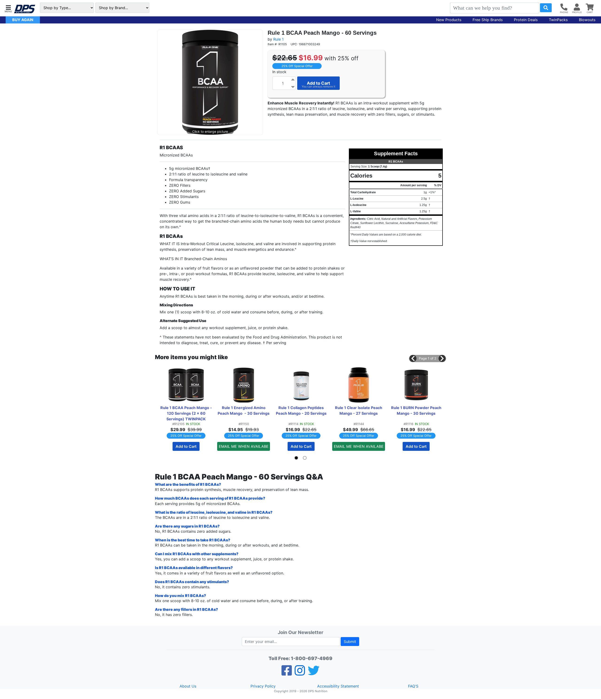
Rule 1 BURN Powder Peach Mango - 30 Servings (416, 410)
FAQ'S (413, 686)
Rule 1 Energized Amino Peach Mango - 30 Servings (244, 410)
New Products (448, 19)
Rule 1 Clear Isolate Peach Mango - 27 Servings (359, 410)
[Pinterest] (299, 673)
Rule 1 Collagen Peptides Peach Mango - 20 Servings (301, 410)
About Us (188, 686)
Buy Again (22, 19)
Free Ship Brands (488, 19)
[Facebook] (286, 673)
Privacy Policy (263, 686)
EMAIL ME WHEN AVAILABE (244, 446)
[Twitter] (313, 673)
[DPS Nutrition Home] (24, 9)
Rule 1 (278, 39)
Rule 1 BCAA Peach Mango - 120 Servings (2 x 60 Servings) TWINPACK (186, 413)
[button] (8, 8)
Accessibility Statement (338, 686)
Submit (350, 641)
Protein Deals (526, 19)
